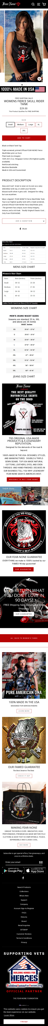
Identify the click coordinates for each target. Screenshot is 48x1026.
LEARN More (24, 711)
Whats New (24, 896)
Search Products (24, 887)
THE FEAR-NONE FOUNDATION (25, 998)
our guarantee (23, 569)
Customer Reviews (24, 934)
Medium (20, 125)
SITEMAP (24, 930)
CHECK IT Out (24, 776)
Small (10, 125)
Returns (24, 917)
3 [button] (26, 85)
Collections (24, 891)
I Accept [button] (24, 1022)
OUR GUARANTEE (24, 614)
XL (39, 125)
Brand (24, 921)
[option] (24, 46)
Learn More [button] (9, 1015)
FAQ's (24, 913)
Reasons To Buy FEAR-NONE (23, 479)
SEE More (24, 845)
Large (30, 125)
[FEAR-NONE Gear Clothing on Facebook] (23, 877)
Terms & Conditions (24, 938)
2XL (24, 131)
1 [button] (22, 85)
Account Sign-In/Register (24, 908)
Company (24, 904)
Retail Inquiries (24, 925)
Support (24, 900)
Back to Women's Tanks (26, 638)
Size (24, 120)
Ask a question (24, 221)
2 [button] (24, 85)
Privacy (24, 942)
